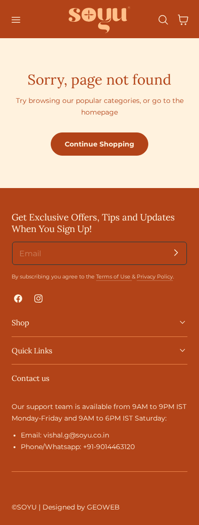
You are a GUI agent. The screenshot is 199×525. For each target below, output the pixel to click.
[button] (15, 20)
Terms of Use (114, 276)
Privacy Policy (155, 276)
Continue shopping (99, 144)
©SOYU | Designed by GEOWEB (66, 507)
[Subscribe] (175, 252)
